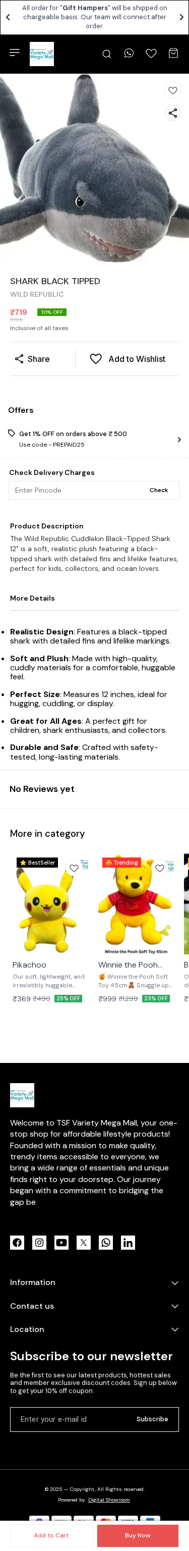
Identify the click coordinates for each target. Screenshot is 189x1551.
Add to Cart (51, 1535)
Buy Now (137, 1535)
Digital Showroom (109, 1499)
